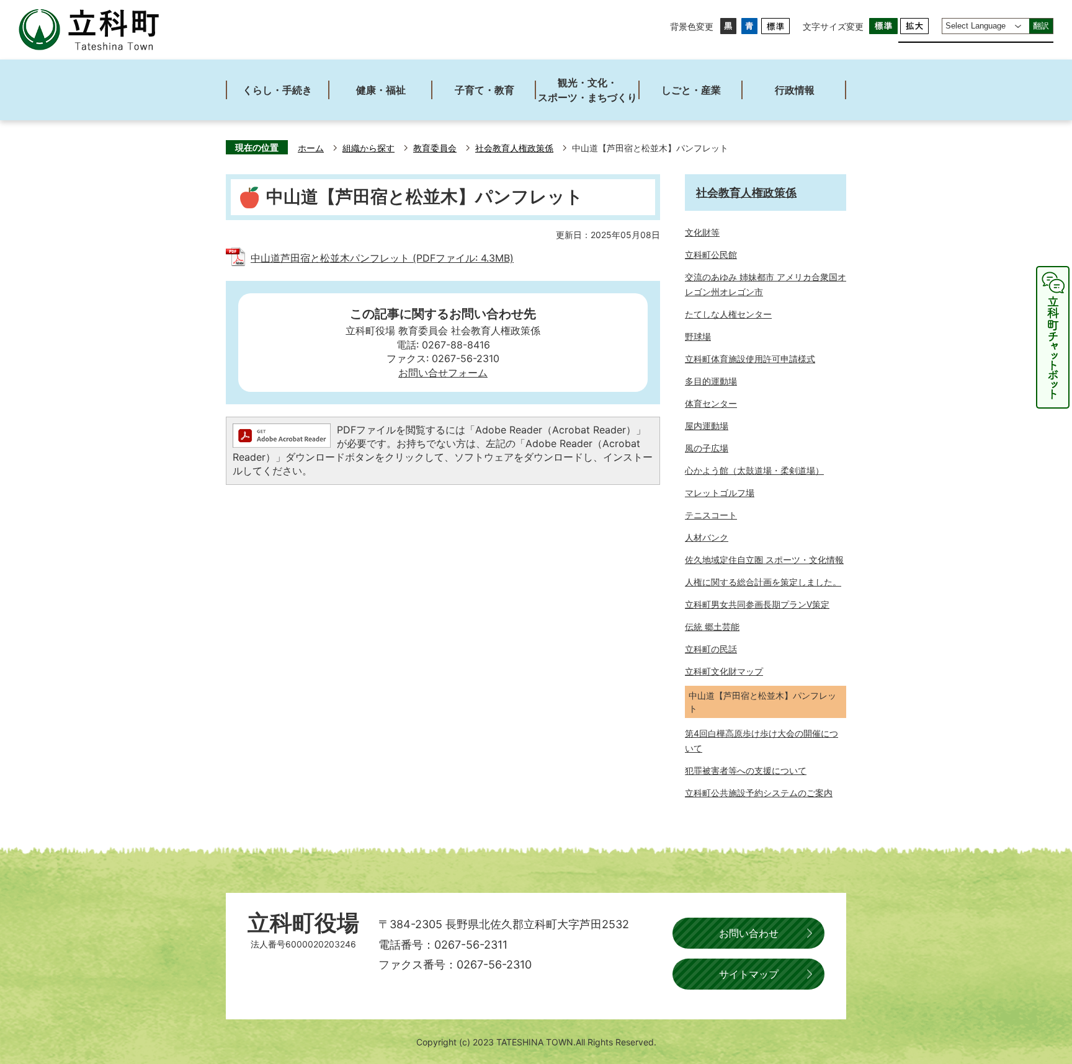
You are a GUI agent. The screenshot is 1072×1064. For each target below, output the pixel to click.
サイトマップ (749, 974)
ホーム (311, 148)
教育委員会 (435, 148)
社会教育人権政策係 (514, 148)
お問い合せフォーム (443, 372)
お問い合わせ (749, 933)
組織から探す (368, 148)
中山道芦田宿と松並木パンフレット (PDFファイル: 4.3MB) (382, 258)
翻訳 (1041, 25)
